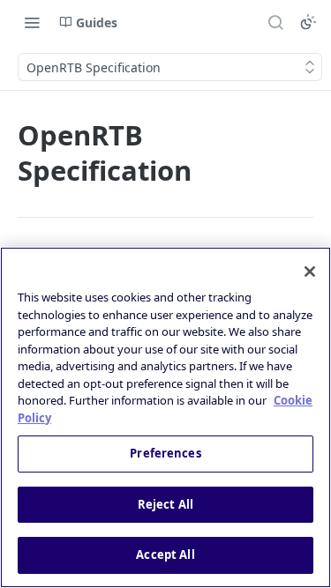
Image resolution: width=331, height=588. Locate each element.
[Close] (309, 271)
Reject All (165, 504)
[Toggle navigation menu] (32, 22)
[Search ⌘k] (275, 22)
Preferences (165, 453)
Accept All (165, 554)
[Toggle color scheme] (308, 22)
